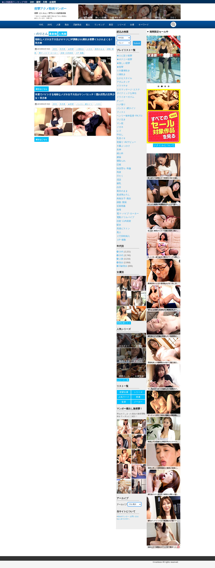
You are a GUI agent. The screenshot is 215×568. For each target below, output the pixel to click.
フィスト (121, 112)
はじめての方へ (123, 519)
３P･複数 (80, 53)
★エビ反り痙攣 (124, 55)
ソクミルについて (163, 145)
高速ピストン (123, 228)
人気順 (63, 33)
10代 (41, 24)
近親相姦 (121, 206)
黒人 (119, 232)
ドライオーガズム (125, 97)
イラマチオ (122, 86)
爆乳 (119, 183)
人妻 (58, 24)
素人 (88, 24)
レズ (119, 131)
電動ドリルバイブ (125, 217)
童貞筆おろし (123, 194)
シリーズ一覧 (123, 380)
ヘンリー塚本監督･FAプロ (129, 116)
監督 (124, 402)
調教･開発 (122, 202)
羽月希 (62, 49)
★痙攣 (71, 49)
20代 (50, 24)
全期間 (52, 2)
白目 (119, 187)
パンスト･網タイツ (84, 104)
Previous (141, 58)
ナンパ (120, 101)
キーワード (144, 24)
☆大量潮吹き (123, 70)
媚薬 (119, 157)
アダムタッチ (123, 82)
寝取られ (121, 161)
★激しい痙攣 (123, 63)
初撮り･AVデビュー (126, 142)
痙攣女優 (123, 392)
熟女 (67, 24)
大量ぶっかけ (123, 146)
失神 (119, 149)
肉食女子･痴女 (124, 198)
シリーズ (121, 24)
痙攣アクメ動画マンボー (50, 8)
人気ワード (123, 397)
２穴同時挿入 (123, 236)
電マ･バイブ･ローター (48, 53)
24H (32, 2)
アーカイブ (122, 504)
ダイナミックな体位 (126, 93)
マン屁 (120, 123)
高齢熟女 (77, 24)
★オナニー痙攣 (124, 59)
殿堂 (111, 24)
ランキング (99, 24)
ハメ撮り (121, 104)
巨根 (119, 164)
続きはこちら (41, 88)
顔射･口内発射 (67, 53)
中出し (120, 134)
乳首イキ (121, 138)
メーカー (138, 402)
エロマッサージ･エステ (128, 89)
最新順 (53, 33)
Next (185, 58)
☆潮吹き (80, 49)
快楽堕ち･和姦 (124, 168)
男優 (138, 397)
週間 (38, 2)
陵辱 (119, 210)
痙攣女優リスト (123, 323)
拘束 (119, 172)
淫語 (119, 180)
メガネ (89, 49)
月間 (45, 2)
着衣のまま (99, 49)
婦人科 (120, 153)
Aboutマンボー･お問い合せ (128, 516)
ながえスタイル (124, 78)
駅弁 (119, 225)
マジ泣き (121, 119)
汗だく (120, 176)
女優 (132, 24)
